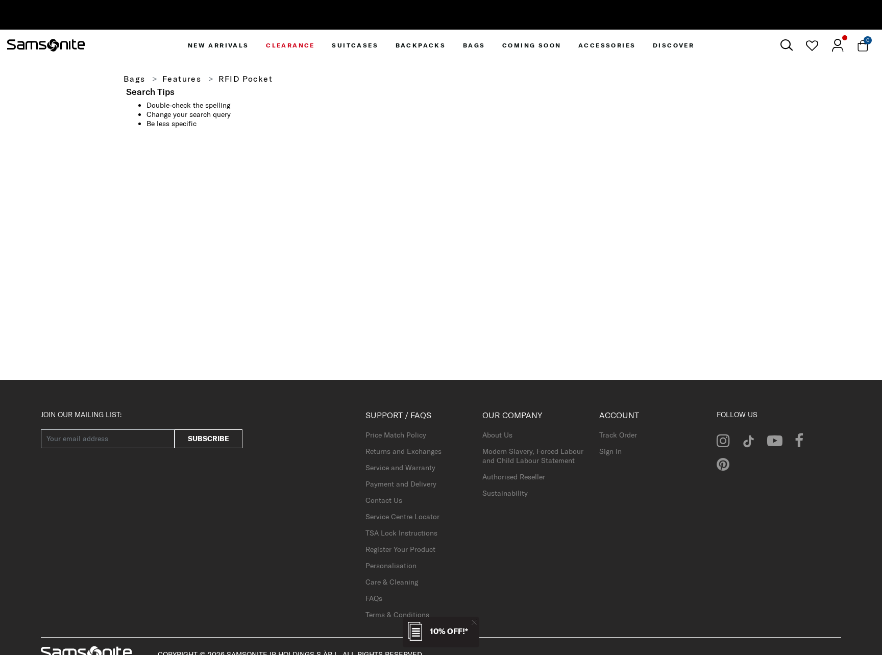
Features (181, 79)
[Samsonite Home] (46, 45)
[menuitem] (218, 45)
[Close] (474, 622)
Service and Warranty (400, 467)
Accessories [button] (606, 45)
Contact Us (383, 500)
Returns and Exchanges (403, 451)
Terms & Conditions (397, 614)
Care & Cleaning (391, 582)
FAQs (373, 598)
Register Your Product (400, 549)
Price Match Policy (395, 435)
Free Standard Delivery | (467, 17)
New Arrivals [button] (218, 45)
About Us (497, 435)
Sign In (610, 451)
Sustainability (505, 493)
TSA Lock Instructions (401, 533)
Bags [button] (474, 45)
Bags (134, 79)
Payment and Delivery (400, 484)
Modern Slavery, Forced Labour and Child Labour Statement (532, 456)
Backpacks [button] (421, 45)
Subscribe (208, 438)
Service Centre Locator (402, 516)
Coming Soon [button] (531, 45)
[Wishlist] (812, 45)
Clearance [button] (290, 45)
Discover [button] (673, 45)
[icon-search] (786, 45)
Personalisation (390, 565)
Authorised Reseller (513, 476)
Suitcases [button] (355, 45)
